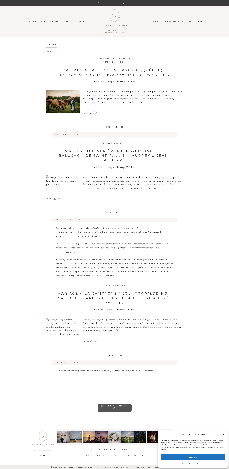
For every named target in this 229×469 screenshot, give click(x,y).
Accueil (33, 21)
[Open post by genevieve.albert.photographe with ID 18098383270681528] (140, 437)
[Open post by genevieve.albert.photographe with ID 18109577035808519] (114, 437)
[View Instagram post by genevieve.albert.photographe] (68, 441)
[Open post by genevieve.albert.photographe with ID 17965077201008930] (127, 437)
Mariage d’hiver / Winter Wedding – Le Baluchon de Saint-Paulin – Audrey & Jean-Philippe (114, 155)
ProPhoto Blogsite (144, 467)
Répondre (96, 236)
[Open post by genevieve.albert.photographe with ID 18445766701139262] (76, 437)
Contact (199, 21)
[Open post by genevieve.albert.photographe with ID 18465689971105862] (89, 437)
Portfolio (155, 21)
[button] (223, 434)
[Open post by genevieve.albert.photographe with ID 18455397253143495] (63, 437)
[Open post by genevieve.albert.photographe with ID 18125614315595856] (101, 437)
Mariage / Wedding (127, 81)
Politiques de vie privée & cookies (192, 464)
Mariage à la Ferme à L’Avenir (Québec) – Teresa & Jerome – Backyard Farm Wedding (115, 72)
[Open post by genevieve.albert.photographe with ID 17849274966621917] (153, 437)
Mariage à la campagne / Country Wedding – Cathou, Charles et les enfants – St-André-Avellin (115, 298)
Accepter (193, 457)
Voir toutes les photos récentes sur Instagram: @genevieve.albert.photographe (114, 3)
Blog (143, 21)
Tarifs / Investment (73, 21)
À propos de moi (49, 21)
